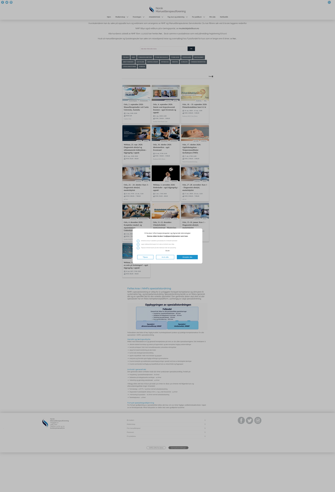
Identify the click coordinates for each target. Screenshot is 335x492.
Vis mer (167, 250)
